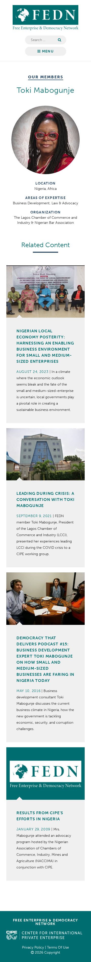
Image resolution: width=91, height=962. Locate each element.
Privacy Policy (33, 947)
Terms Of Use (58, 947)
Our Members (45, 77)
